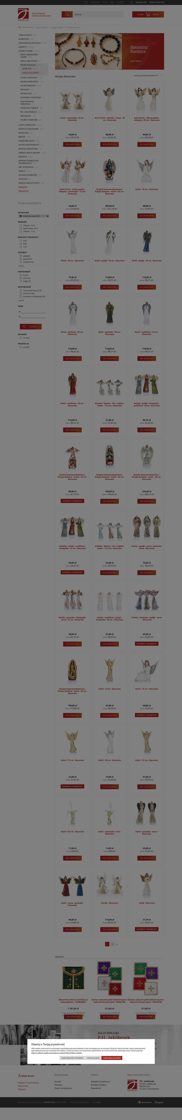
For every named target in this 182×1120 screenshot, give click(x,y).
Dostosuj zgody (93, 1058)
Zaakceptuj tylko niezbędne (72, 1058)
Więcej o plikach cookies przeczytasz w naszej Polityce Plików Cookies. (56, 1053)
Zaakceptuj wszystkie (112, 1058)
